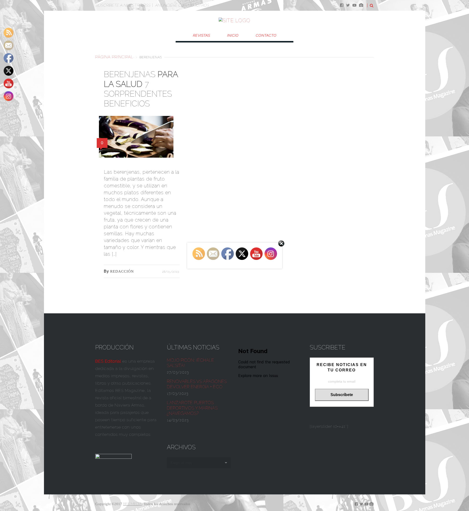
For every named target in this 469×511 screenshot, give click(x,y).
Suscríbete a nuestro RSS (122, 5)
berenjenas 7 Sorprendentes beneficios (141, 89)
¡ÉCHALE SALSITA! (190, 363)
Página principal (114, 57)
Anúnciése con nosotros (182, 5)
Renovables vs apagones (197, 384)
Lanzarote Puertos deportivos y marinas (192, 408)
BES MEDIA (132, 504)
